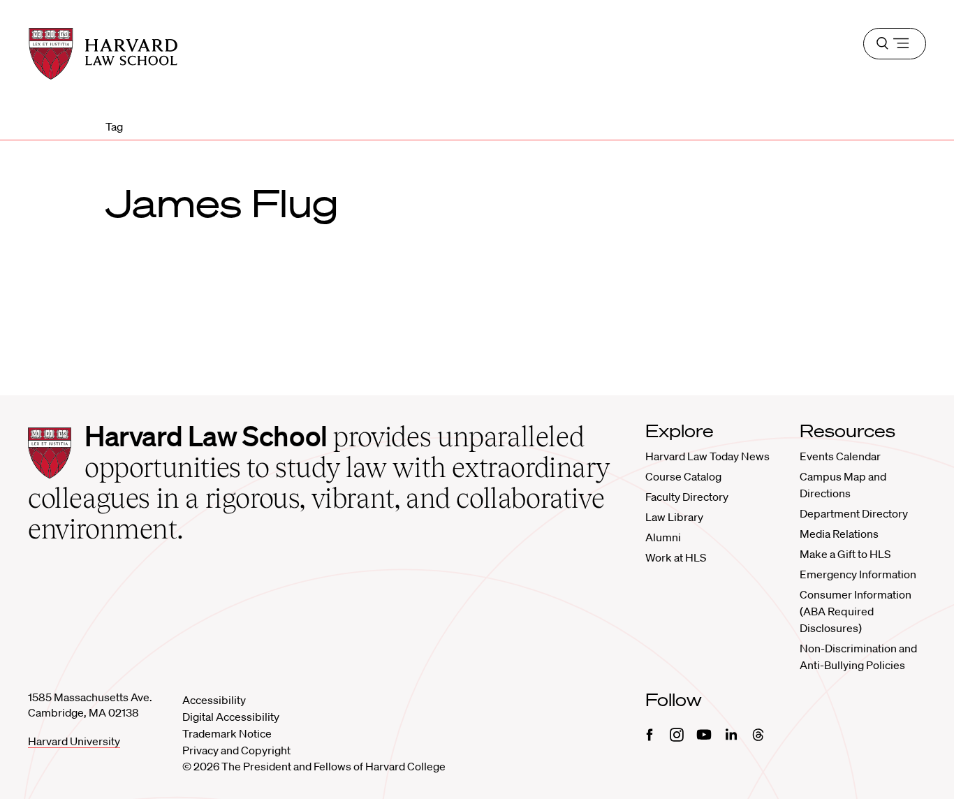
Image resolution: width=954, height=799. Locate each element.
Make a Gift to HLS (845, 554)
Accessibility (214, 700)
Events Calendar (840, 456)
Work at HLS (675, 557)
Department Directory (854, 513)
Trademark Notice (227, 733)
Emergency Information (858, 574)
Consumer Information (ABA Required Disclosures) (855, 611)
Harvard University (74, 741)
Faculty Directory (686, 497)
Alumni (663, 537)
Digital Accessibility (230, 717)
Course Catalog (683, 476)
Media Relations (839, 534)
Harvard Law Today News (707, 456)
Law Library (674, 517)
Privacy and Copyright (236, 750)
